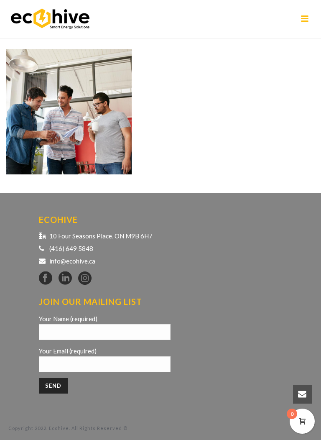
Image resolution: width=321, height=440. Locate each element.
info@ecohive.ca (72, 261)
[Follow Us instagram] (85, 278)
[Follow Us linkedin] (65, 278)
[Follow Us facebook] (45, 278)
